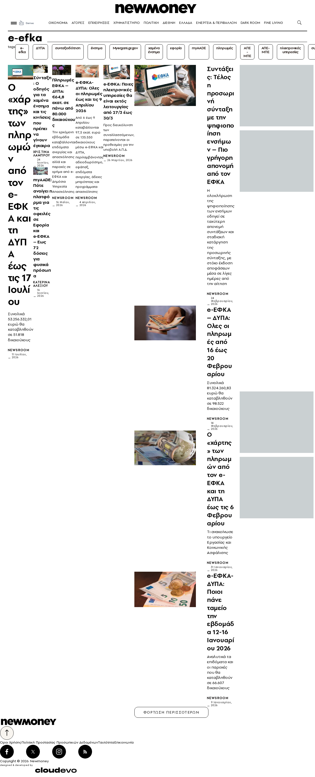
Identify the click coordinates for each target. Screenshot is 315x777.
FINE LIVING (273, 22)
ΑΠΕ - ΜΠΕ (247, 51)
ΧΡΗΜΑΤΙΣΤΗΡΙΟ (126, 22)
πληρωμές (224, 47)
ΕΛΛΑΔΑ (185, 22)
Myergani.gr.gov (125, 47)
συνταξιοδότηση (67, 47)
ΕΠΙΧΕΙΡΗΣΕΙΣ (99, 22)
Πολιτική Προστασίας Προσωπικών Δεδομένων (59, 742)
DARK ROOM (250, 22)
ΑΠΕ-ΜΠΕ (266, 49)
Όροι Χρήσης (10, 742)
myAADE (199, 47)
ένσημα (96, 47)
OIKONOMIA (58, 22)
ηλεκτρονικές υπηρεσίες (290, 49)
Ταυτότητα (106, 742)
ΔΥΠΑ (40, 47)
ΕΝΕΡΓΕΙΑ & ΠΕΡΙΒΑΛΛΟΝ (216, 22)
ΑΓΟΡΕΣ (78, 22)
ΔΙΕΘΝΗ (169, 22)
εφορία (176, 47)
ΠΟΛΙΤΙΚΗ (151, 22)
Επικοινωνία (124, 742)
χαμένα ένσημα (154, 49)
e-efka (22, 49)
